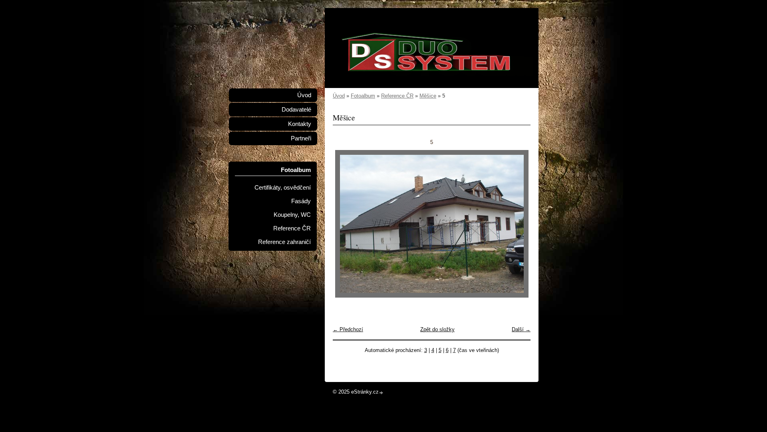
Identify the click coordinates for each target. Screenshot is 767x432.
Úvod (339, 96)
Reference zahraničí (284, 242)
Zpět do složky (437, 329)
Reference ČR (397, 96)
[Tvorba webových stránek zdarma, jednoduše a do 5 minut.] (381, 392)
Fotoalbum (363, 96)
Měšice (427, 96)
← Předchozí (348, 329)
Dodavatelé (296, 109)
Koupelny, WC (292, 215)
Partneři (301, 138)
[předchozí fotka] (346, 224)
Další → (521, 329)
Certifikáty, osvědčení (282, 187)
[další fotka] (518, 224)
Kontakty (299, 124)
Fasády (301, 201)
